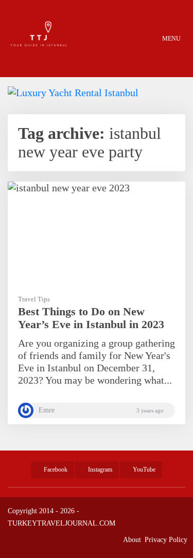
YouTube (143, 469)
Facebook (54, 469)
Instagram (99, 469)
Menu (171, 38)
